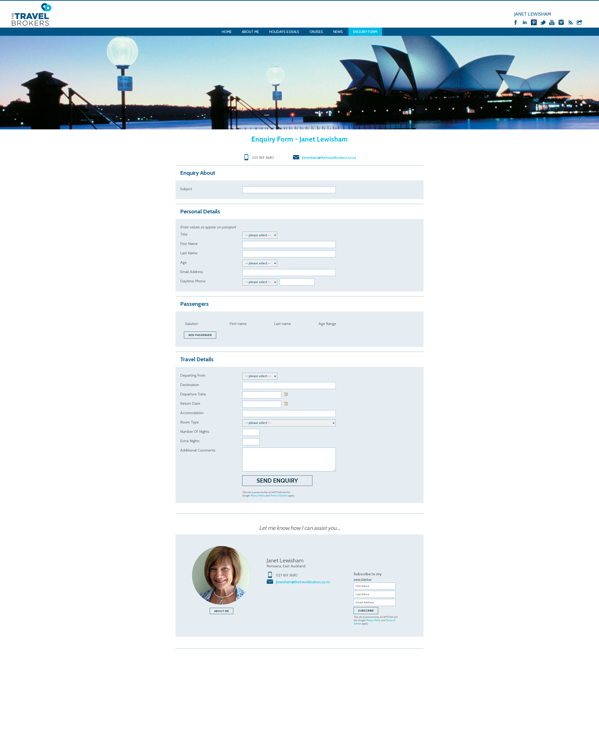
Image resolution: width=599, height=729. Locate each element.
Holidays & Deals (284, 32)
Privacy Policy (257, 495)
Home (227, 32)
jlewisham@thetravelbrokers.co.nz (329, 157)
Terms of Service (279, 495)
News (338, 32)
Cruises (316, 32)
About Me (250, 32)
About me (221, 611)
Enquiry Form (365, 32)
